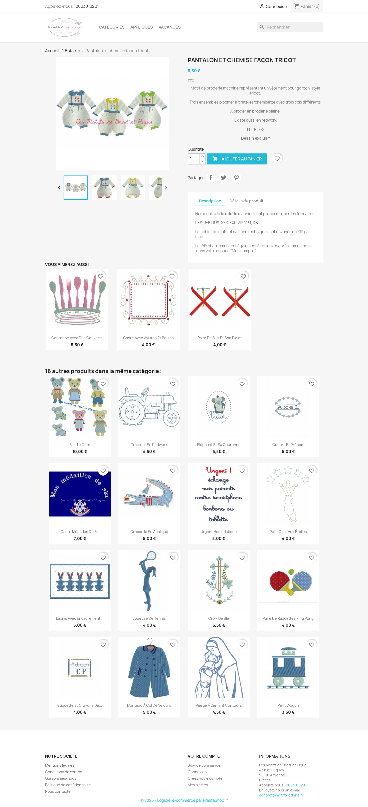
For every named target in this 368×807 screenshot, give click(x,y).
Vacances (170, 27)
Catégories (112, 27)
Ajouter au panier (237, 159)
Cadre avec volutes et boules (148, 337)
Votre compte (204, 756)
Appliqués (141, 27)
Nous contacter (58, 791)
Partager (211, 177)
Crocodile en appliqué (149, 531)
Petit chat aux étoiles (288, 531)
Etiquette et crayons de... (79, 705)
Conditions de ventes (63, 771)
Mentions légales (59, 765)
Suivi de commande (204, 765)
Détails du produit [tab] (247, 201)
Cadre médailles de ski (80, 531)
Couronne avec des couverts (77, 337)
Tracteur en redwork (149, 444)
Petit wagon (288, 705)
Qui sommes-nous (60, 778)
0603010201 (87, 6)
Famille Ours (80, 444)
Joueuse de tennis (149, 618)
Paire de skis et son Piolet (220, 337)
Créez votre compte (205, 778)
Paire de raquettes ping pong (288, 618)
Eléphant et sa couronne (219, 444)
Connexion (197, 771)
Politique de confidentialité (68, 784)
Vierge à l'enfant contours (219, 705)
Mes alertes (198, 784)
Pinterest (236, 177)
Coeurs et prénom (288, 444)
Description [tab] (210, 201)
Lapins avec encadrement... (79, 618)
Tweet (224, 177)
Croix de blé (218, 618)
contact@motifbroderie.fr (281, 795)
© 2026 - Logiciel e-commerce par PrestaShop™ (184, 800)
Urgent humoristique (219, 531)
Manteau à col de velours (149, 705)
